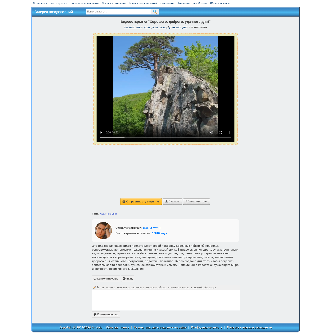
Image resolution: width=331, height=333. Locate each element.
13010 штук (159, 233)
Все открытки (58, 3)
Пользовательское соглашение (249, 327)
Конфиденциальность (206, 327)
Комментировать (106, 314)
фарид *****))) (152, 227)
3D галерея (40, 3)
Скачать (172, 201)
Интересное (167, 3)
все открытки (133, 27)
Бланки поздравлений (143, 3)
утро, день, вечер (156, 27)
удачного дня (178, 27)
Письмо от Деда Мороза (192, 3)
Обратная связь (220, 3)
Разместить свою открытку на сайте (160, 327)
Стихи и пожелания (114, 3)
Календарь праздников (84, 3)
